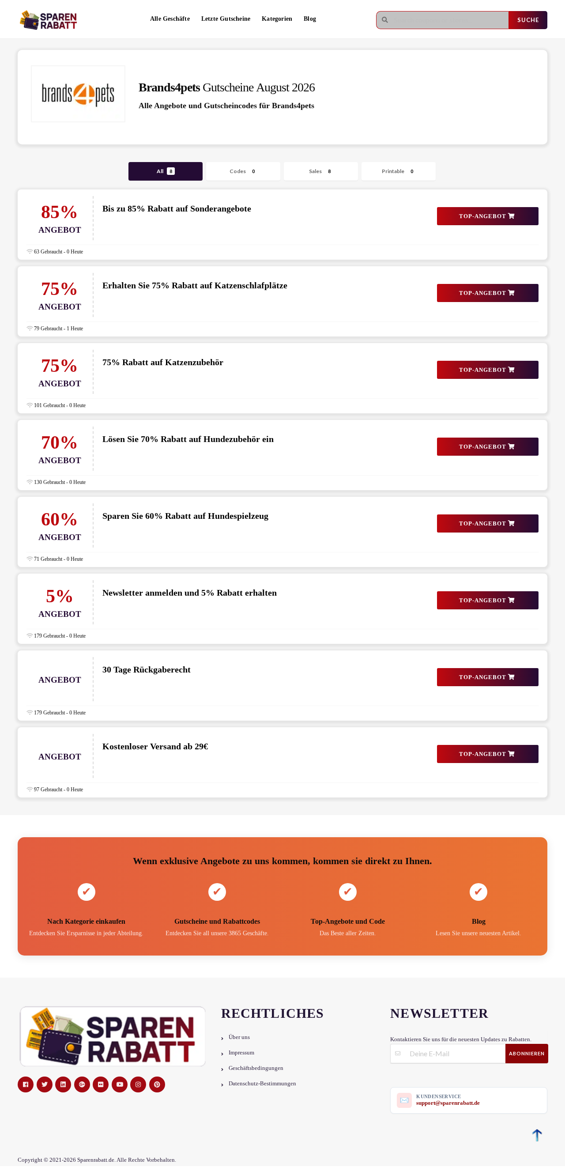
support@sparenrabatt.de (448, 1102)
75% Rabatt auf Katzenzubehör (162, 362)
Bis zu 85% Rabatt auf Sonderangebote (176, 208)
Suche (528, 19)
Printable (397, 171)
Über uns (239, 1037)
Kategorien (277, 18)
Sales (320, 171)
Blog (310, 18)
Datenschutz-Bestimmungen (262, 1084)
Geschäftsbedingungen (256, 1068)
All (164, 171)
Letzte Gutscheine (225, 18)
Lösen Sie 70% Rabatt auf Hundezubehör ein (188, 439)
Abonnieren (527, 1053)
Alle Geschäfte (170, 18)
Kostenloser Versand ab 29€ (155, 746)
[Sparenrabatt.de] (51, 20)
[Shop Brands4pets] (78, 93)
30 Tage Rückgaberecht (146, 669)
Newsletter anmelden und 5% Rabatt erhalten (189, 592)
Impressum (241, 1053)
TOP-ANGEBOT (483, 216)
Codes (242, 171)
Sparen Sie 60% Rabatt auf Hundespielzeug (185, 516)
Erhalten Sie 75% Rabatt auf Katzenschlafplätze (194, 285)
